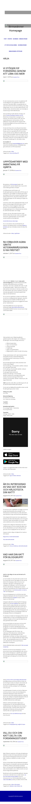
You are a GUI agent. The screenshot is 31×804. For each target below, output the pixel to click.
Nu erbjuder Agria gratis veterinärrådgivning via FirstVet (15, 246)
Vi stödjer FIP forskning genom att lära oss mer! (14, 71)
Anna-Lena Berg (13, 153)
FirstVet (14, 475)
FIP (18, 153)
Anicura (11, 546)
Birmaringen (14, 184)
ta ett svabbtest (14, 603)
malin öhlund (17, 786)
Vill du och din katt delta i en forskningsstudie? (15, 735)
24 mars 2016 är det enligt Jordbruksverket (16, 679)
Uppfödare (17, 233)
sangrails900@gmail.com (18, 143)
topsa (23, 724)
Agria (11, 475)
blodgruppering (13, 724)
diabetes (12, 786)
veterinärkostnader (22, 546)
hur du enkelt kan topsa (16, 713)
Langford (20, 724)
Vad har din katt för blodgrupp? (13, 556)
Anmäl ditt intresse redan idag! (10, 221)
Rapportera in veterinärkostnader (11, 536)
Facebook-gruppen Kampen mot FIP (14, 115)
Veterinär (18, 475)
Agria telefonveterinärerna (18, 307)
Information (17, 784)
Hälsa (12, 151)
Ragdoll (15, 597)
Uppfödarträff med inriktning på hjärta (15, 164)
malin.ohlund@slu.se (8, 779)
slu (21, 786)
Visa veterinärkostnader (8, 539)
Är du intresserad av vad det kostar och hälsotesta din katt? (14, 488)
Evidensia (16, 546)
